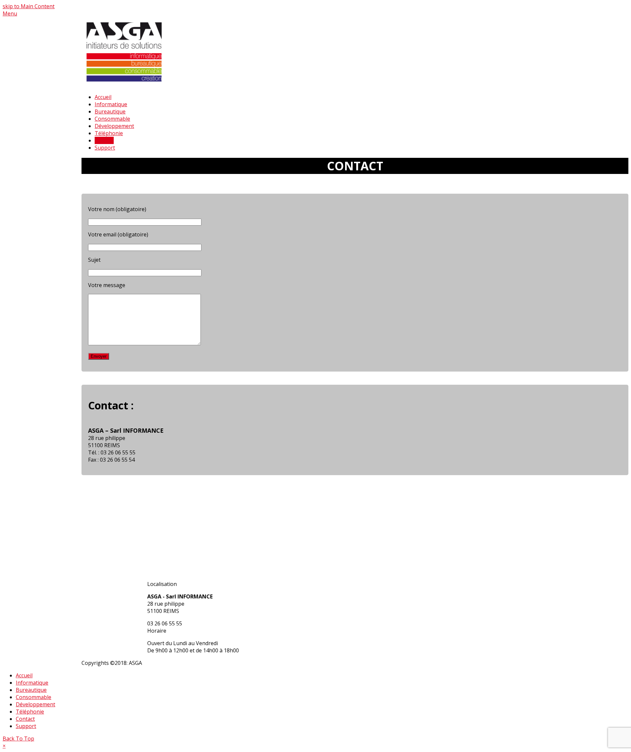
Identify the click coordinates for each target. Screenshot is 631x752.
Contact (25, 718)
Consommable (33, 697)
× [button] (4, 745)
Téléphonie (30, 711)
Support (26, 726)
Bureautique (31, 689)
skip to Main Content (29, 6)
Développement (35, 704)
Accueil (24, 675)
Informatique (32, 682)
